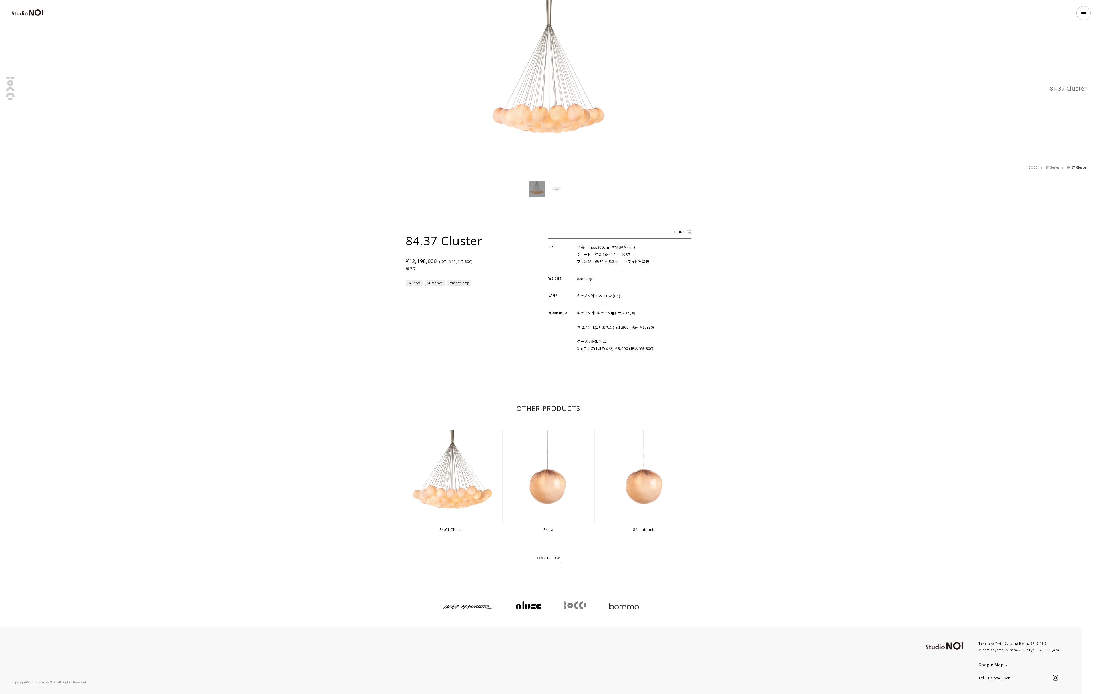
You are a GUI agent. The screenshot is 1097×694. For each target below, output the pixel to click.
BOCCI (1033, 167)
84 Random (435, 283)
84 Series (1053, 167)
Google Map (991, 664)
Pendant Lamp (459, 283)
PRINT (679, 232)
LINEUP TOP (548, 558)
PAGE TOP (1089, 679)
